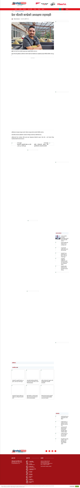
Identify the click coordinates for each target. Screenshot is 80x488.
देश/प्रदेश (24, 9)
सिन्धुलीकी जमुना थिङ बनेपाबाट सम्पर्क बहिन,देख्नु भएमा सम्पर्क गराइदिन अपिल (64, 441)
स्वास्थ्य (43, 9)
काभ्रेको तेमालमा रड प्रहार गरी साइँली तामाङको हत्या (64, 435)
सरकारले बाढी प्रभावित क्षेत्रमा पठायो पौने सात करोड (64, 249)
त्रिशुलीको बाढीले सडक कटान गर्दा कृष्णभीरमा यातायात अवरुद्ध (64, 268)
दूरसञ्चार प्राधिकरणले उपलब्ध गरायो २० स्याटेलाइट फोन (64, 244)
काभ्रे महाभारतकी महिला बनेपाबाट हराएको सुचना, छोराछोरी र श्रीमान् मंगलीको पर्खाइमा (64, 429)
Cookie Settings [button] (72, 486)
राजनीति (20, 9)
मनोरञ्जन (35, 9)
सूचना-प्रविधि (30, 9)
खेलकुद (39, 9)
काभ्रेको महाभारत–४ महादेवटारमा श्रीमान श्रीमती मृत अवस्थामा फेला (64, 423)
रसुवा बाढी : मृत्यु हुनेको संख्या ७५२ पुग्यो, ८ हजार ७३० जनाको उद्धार (18, 381)
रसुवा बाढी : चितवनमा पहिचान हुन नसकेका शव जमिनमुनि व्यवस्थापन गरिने (17, 397)
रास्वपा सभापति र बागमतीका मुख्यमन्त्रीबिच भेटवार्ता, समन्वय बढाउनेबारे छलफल (64, 238)
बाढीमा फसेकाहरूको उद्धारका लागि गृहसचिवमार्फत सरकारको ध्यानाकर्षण (47, 382)
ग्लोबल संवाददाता (17, 19)
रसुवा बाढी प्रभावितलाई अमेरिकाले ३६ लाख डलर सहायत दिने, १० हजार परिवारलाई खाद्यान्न (33, 382)
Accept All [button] (77, 486)
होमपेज (13, 11)
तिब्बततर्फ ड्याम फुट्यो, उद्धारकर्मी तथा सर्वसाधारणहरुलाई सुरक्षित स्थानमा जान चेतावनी (46, 397)
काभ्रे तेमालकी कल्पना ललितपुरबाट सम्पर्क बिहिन (64, 418)
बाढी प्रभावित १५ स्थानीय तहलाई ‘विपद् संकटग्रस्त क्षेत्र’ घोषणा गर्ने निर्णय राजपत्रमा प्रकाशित (32, 397)
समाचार (16, 9)
